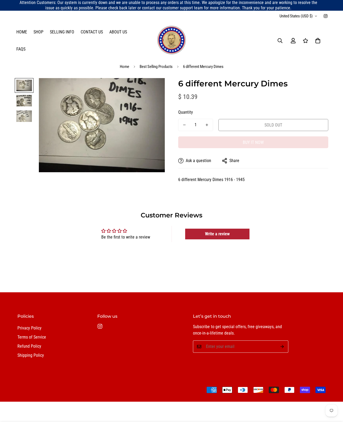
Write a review (217, 233)
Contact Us (92, 31)
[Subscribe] (282, 346)
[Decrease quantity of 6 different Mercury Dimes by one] (184, 125)
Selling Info (62, 31)
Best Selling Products (156, 66)
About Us (118, 31)
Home (21, 31)
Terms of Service (31, 337)
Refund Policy (29, 346)
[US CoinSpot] (171, 40)
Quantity (185, 112)
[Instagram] (325, 16)
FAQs (20, 49)
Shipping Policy (30, 355)
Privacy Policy (29, 328)
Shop (38, 31)
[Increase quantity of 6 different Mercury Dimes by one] (207, 125)
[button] (318, 40)
